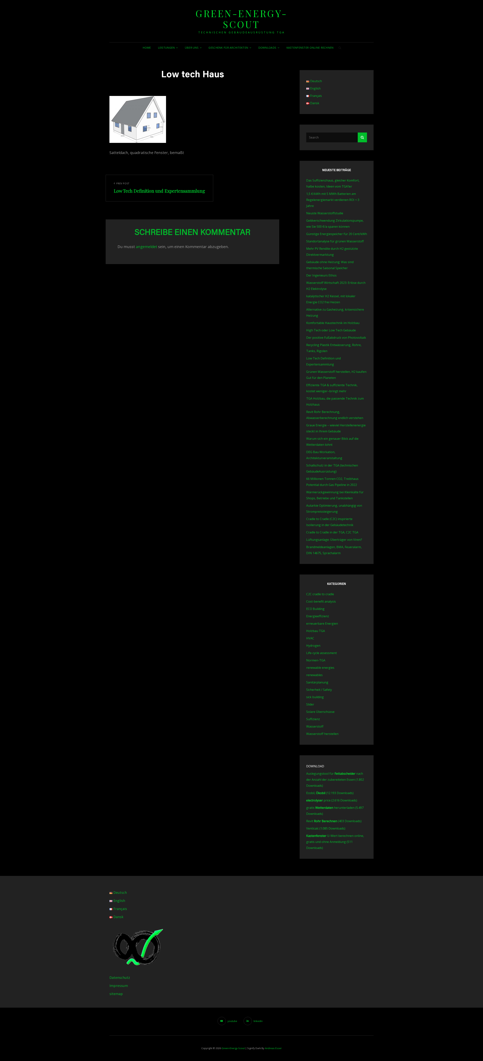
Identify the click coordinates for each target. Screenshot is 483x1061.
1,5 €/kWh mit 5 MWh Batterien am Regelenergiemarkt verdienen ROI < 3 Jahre (332, 200)
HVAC (310, 638)
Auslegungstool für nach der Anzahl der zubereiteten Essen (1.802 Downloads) (335, 779)
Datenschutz (119, 977)
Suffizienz (313, 719)
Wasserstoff (314, 726)
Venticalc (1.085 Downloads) (325, 828)
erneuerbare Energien (322, 623)
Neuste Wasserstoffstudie (324, 213)
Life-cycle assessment (321, 653)
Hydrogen (313, 645)
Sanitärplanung (317, 682)
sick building (315, 697)
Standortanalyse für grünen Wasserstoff (335, 241)
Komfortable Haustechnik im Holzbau (332, 323)
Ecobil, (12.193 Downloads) (330, 793)
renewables (314, 675)
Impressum (118, 985)
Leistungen (166, 47)
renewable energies (320, 668)
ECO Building (315, 609)
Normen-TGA (315, 660)
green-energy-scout (241, 19)
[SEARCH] (340, 48)
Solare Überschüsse (320, 712)
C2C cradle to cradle (320, 594)
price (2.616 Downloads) (331, 800)
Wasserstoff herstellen (322, 734)
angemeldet (146, 246)
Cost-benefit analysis (321, 601)
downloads (267, 47)
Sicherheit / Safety (319, 690)
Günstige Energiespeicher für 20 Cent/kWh (336, 234)
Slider (310, 704)
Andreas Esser (273, 1048)
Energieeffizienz (317, 616)
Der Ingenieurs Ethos (321, 275)
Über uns (191, 47)
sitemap (116, 993)
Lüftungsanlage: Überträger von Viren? (334, 540)
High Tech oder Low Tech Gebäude (331, 330)
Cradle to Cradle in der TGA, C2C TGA (332, 532)
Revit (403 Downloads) (333, 821)
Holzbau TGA (315, 631)
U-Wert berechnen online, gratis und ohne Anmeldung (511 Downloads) (335, 842)
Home (147, 47)
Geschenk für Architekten (228, 47)
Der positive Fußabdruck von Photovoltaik (336, 338)
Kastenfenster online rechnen (310, 47)
